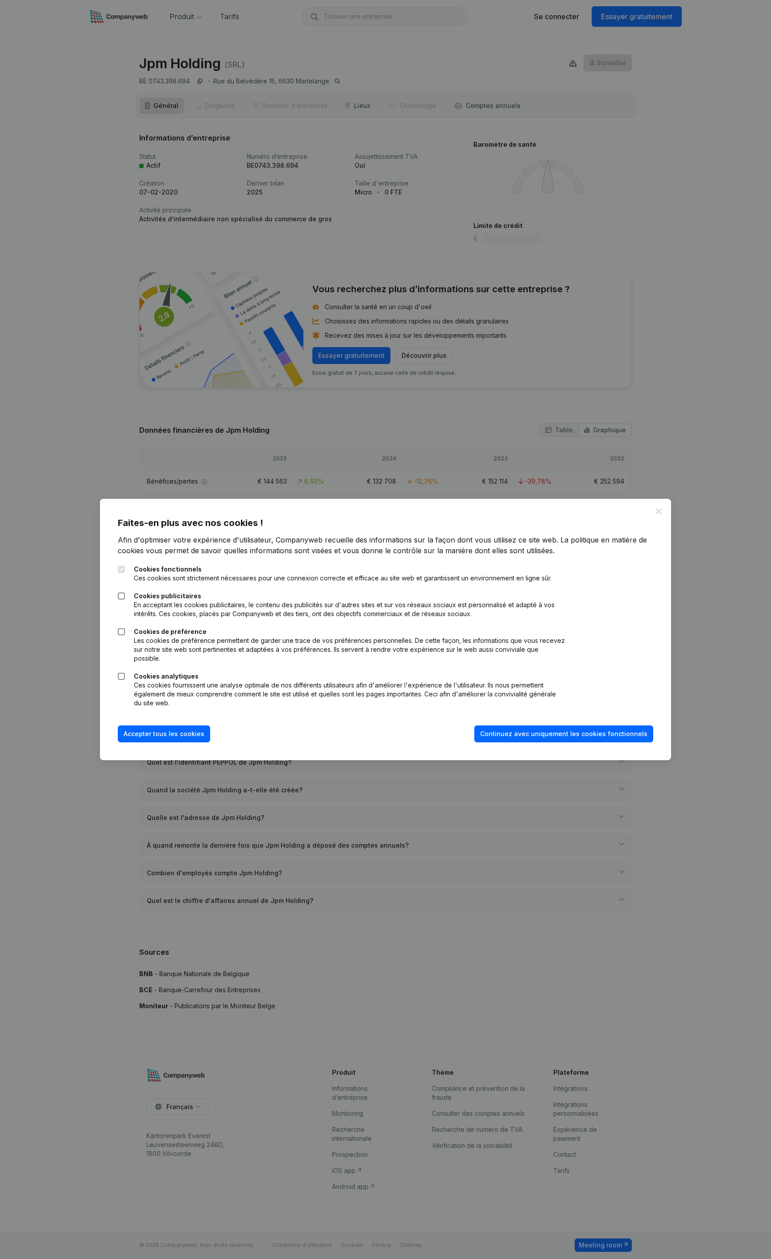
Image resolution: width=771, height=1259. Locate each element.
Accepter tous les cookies (164, 733)
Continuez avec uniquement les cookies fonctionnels (563, 733)
